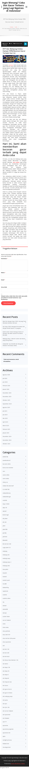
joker (4, 525)
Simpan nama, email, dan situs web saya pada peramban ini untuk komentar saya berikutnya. (14, 297)
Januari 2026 (6, 389)
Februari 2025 (6, 429)
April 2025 (5, 422)
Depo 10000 (6, 504)
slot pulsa (5, 700)
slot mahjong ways (7, 696)
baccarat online (7, 464)
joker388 (5, 529)
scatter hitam (6, 616)
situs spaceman (7, 642)
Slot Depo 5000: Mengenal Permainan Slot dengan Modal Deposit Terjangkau (14, 327)
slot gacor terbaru (7, 692)
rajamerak (5, 591)
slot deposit (6, 678)
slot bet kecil (6, 656)
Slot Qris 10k (6, 707)
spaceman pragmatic (8, 729)
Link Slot (11, 65)
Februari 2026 (6, 385)
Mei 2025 (5, 418)
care (4, 471)
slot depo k (6, 674)
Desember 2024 (7, 436)
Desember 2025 (7, 393)
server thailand (7, 620)
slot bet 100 (6, 649)
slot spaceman (6, 714)
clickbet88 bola (6, 493)
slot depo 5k (6, 671)
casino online (6, 475)
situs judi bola (6, 631)
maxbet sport (6, 580)
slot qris (5, 703)
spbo (4, 736)
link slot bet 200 (7, 544)
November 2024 (7, 440)
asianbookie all (6, 460)
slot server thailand (8, 711)
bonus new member (8, 467)
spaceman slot (6, 732)
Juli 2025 (5, 411)
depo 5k (5, 507)
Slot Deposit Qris (7, 682)
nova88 (5, 584)
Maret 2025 (6, 425)
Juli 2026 (5, 378)
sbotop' (5, 613)
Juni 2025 (5, 414)
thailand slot (6, 743)
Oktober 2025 (6, 400)
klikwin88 (5, 540)
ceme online (6, 478)
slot (16, 27)
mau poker (5, 569)
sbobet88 (5, 609)
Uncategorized (6, 747)
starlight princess (7, 740)
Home (11, 27)
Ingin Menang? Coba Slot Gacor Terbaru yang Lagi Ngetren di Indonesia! (13, 6)
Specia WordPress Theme (18, 763)
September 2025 (7, 404)
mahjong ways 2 (7, 562)
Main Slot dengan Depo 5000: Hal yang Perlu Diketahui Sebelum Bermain (14, 322)
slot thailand (6, 718)
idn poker (5, 518)
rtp (3, 602)
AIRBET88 (5, 456)
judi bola (5, 536)
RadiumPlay (6, 587)
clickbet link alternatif (8, 485)
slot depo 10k (6, 667)
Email (3, 280)
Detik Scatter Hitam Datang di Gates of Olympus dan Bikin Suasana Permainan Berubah (13, 333)
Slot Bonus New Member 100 (10, 660)
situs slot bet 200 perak (9, 638)
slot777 (5, 722)
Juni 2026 (5, 382)
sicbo (4, 623)
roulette (5, 594)
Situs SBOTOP (6, 634)
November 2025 (7, 396)
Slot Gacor (17, 43)
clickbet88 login (7, 496)
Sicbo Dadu (5, 627)
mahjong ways (6, 558)
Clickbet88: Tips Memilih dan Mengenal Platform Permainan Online (13, 344)
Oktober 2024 (6, 443)
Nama (3, 272)
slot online (16, 162)
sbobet (4, 605)
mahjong (5, 551)
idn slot (5, 522)
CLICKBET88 (6, 489)
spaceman (5, 725)
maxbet (5, 576)
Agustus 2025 (6, 407)
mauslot (5, 573)
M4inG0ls (5, 43)
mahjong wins (6, 565)
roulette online (6, 598)
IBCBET (5, 511)
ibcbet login (6, 515)
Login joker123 (7, 547)
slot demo (5, 663)
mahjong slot (6, 554)
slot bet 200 (6, 653)
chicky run (5, 482)
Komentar (4, 258)
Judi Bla (4, 533)
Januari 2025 (6, 433)
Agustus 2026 (6, 374)
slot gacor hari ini (7, 689)
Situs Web (4, 287)
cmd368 (5, 500)
